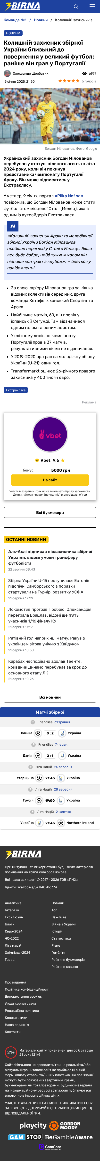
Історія (57, 931)
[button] (76, 7)
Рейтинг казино (64, 967)
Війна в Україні (63, 924)
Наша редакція (17, 1025)
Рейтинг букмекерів (68, 960)
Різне (55, 945)
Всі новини (50, 697)
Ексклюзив (14, 917)
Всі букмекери (50, 512)
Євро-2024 (14, 931)
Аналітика (13, 903)
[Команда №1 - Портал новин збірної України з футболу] (20, 6)
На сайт (50, 480)
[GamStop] (25, 1137)
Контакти (13, 1032)
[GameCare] (50, 1147)
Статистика (61, 938)
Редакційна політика (22, 1011)
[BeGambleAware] (69, 1138)
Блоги (10, 924)
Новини (13, 33)
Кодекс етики (16, 1018)
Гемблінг (58, 953)
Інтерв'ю (12, 910)
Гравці (10, 960)
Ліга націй (13, 945)
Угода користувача (20, 1004)
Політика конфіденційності (27, 989)
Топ (54, 910)
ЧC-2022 (12, 938)
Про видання (15, 982)
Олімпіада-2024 (17, 953)
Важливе (58, 917)
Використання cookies (23, 996)
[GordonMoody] (64, 1126)
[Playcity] (33, 1126)
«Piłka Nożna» (69, 195)
